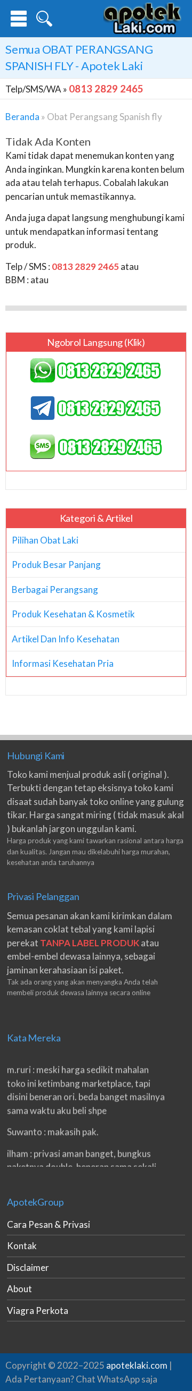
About (19, 1288)
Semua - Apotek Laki (79, 57)
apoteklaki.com (136, 1365)
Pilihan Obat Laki (45, 540)
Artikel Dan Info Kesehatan (65, 638)
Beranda (22, 116)
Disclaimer (28, 1267)
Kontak (22, 1245)
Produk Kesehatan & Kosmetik (73, 614)
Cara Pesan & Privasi (48, 1224)
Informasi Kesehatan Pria (63, 663)
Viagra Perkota (37, 1310)
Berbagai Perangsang (55, 589)
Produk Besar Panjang (56, 564)
